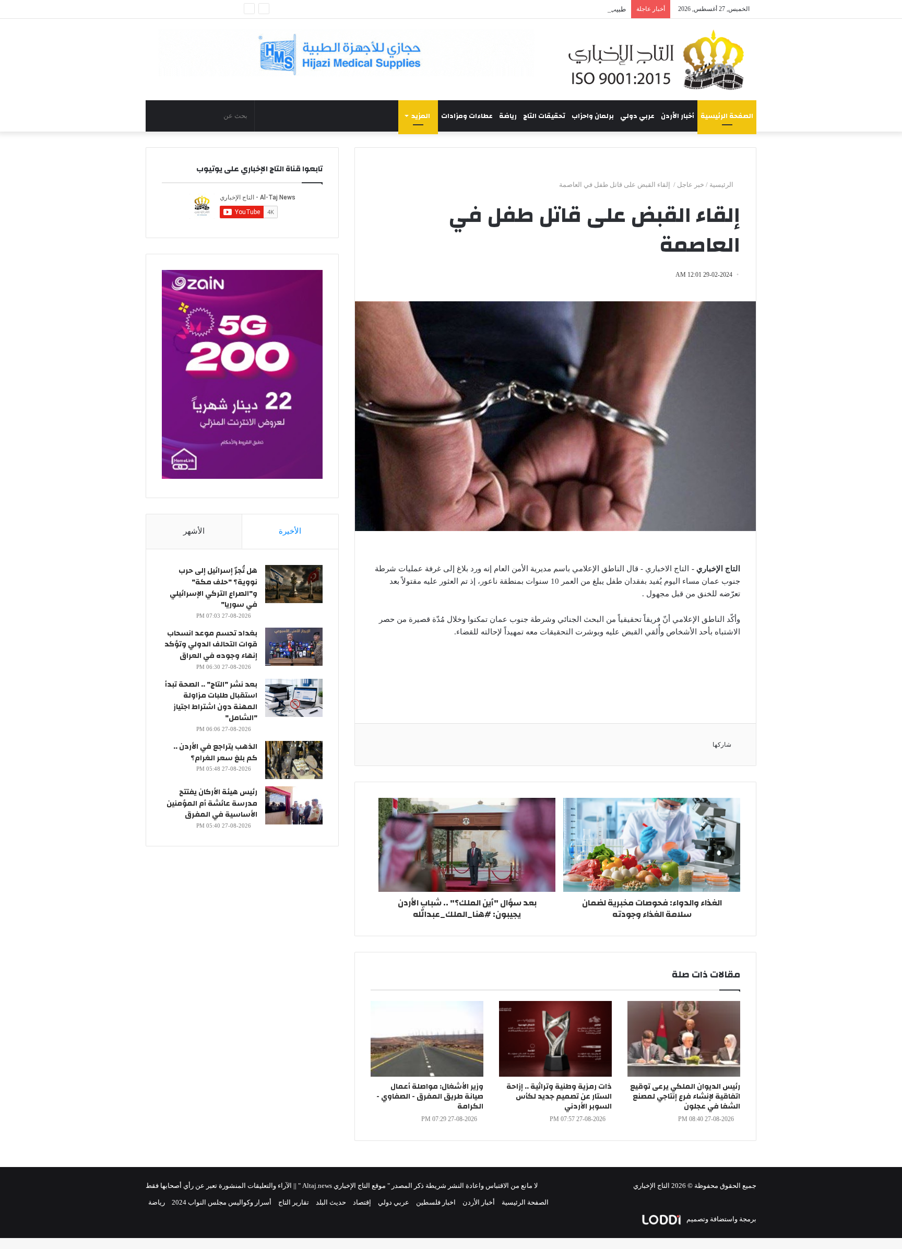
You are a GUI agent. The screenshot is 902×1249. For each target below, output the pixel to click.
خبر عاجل (690, 184)
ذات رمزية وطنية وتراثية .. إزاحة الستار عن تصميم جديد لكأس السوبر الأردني (559, 1096)
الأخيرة (290, 531)
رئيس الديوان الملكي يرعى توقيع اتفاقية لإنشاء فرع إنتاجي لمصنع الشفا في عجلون (685, 1096)
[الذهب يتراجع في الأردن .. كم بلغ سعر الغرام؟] (294, 760)
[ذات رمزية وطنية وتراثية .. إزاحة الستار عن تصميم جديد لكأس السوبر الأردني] (555, 1039)
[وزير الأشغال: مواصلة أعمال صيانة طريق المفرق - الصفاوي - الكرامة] (427, 1039)
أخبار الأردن (677, 116)
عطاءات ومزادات (467, 116)
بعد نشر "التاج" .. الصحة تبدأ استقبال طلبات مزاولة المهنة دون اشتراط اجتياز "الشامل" (211, 701)
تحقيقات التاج (544, 116)
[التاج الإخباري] (659, 59)
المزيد (420, 116)
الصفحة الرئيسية (727, 116)
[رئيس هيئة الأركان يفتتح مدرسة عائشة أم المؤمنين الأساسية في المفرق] (294, 805)
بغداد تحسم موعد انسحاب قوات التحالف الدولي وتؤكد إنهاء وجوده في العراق (210, 645)
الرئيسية (722, 184)
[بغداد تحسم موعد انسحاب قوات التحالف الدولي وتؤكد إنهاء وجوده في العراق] (294, 647)
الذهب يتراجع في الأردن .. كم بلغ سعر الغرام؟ (215, 752)
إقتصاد (362, 1202)
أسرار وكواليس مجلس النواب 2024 (221, 1202)
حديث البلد (331, 1202)
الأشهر (194, 531)
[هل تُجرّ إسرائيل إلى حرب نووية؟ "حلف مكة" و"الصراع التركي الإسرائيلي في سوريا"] (294, 584)
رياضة (508, 116)
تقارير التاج (293, 1202)
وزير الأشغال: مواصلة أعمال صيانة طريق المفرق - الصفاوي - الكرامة (429, 1096)
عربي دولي (637, 116)
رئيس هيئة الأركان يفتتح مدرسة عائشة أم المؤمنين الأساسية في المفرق (212, 803)
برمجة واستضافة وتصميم (720, 1219)
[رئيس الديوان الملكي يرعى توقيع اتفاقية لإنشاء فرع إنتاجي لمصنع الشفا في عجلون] (683, 1039)
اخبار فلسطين (436, 1202)
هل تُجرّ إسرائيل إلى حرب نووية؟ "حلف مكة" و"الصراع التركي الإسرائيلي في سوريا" (213, 587)
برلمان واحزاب (593, 116)
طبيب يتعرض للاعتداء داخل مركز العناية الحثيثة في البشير (545, 9)
